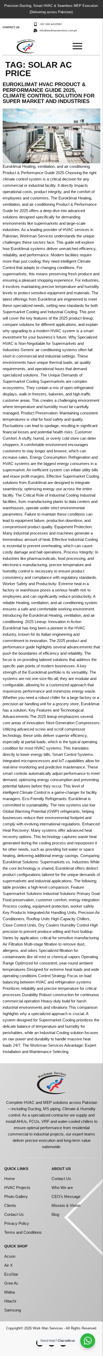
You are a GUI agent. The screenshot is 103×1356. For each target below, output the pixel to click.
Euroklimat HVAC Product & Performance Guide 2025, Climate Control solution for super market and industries (49, 92)
